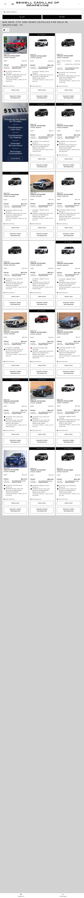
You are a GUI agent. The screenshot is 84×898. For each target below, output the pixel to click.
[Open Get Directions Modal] (79, 4)
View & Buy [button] (15, 90)
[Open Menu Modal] (5, 4)
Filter (63, 17)
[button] (15, 90)
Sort (23, 17)
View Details (10, 86)
